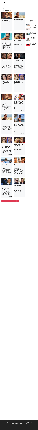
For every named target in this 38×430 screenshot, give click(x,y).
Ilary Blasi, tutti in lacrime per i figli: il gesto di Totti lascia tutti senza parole (18, 82)
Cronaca (10, 1)
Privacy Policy (16, 428)
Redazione (22, 428)
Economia (19, 1)
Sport (28, 1)
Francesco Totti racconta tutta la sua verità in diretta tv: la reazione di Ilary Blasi (7, 21)
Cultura (24, 1)
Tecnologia (33, 1)
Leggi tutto (3, 69)
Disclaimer (19, 428)
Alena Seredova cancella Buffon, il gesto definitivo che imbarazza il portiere (6, 42)
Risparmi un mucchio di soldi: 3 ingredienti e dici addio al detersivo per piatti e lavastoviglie (33, 29)
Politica (15, 1)
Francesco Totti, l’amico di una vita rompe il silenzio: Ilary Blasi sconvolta (19, 42)
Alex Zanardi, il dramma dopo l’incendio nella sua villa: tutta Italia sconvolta (18, 102)
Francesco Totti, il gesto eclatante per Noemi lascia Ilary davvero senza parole (19, 20)
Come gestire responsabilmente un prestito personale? (33, 25)
